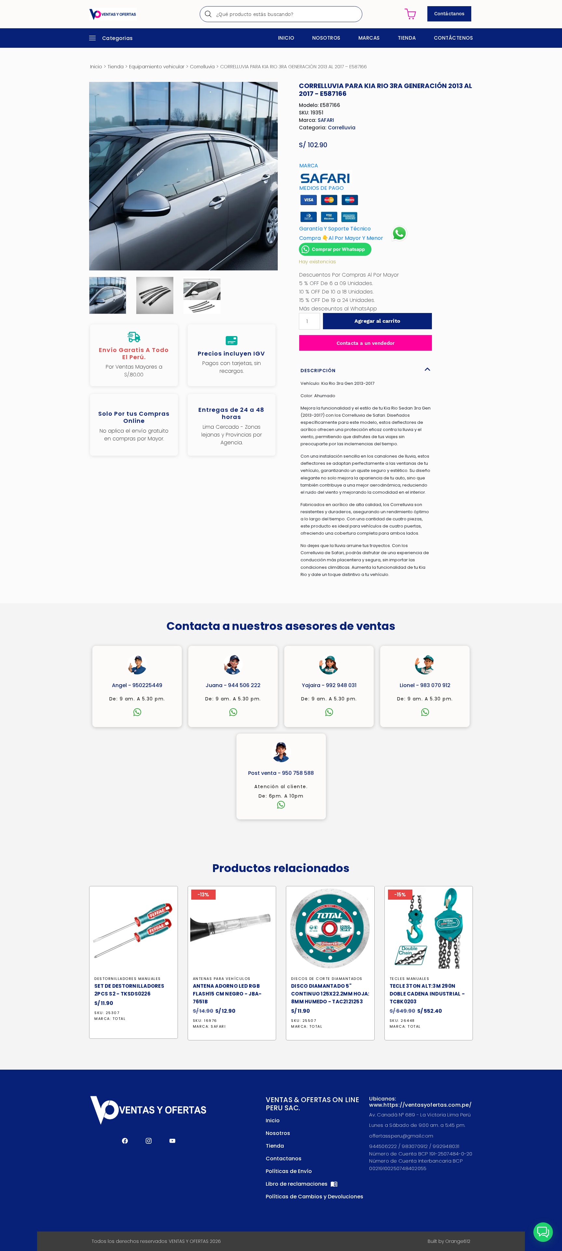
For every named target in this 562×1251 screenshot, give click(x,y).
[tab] (365, 369)
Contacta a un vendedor (366, 343)
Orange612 (457, 1241)
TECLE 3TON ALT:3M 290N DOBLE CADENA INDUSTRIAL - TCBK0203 (427, 994)
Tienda (407, 37)
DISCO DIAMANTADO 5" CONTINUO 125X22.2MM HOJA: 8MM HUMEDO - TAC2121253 (330, 994)
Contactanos (283, 1158)
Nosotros (326, 37)
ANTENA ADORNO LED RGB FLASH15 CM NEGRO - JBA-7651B (227, 994)
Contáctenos (453, 37)
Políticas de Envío (289, 1171)
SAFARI (326, 120)
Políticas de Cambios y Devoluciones (314, 1196)
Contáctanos (449, 14)
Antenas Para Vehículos (222, 978)
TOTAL (119, 1018)
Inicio (286, 37)
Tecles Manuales (410, 978)
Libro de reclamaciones (297, 1184)
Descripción (318, 370)
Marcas (369, 37)
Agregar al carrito (377, 321)
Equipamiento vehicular (156, 66)
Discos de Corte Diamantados (327, 978)
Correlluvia (202, 66)
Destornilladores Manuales (127, 978)
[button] (543, 1232)
